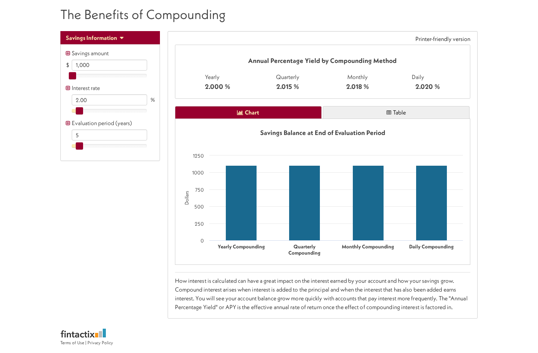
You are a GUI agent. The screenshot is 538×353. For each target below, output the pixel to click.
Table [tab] (399, 112)
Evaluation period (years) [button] (102, 123)
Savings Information (92, 37)
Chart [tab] (252, 112)
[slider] (72, 75)
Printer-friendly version (442, 38)
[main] (323, 72)
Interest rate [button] (86, 87)
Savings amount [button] (90, 53)
